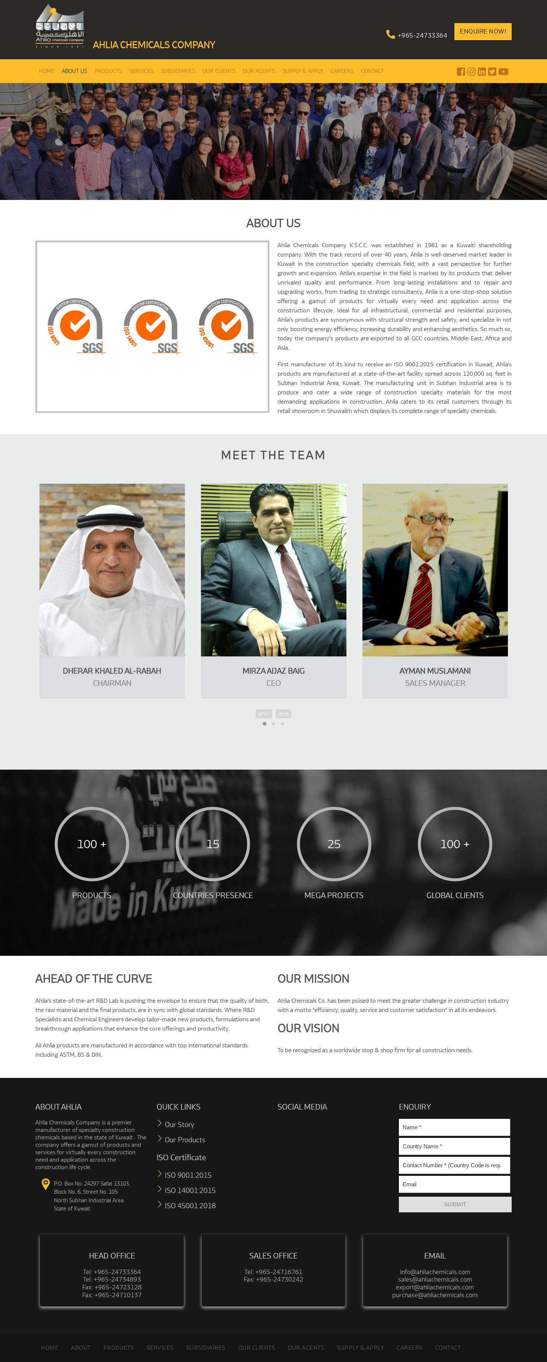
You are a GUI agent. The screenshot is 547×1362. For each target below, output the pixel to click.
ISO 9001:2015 (188, 1175)
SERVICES (141, 71)
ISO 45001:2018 (190, 1206)
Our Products (185, 1140)
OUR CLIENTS (218, 71)
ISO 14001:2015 (190, 1190)
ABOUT (81, 1347)
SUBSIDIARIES (178, 71)
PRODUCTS (108, 71)
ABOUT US (74, 71)
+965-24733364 (423, 35)
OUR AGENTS (259, 71)
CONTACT (372, 71)
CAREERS (342, 71)
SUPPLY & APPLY (302, 71)
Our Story (179, 1124)
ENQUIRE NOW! (483, 31)
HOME (46, 71)
